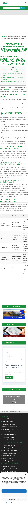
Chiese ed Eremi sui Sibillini (9, 450)
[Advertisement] (14, 289)
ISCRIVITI (8, 378)
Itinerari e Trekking (7, 458)
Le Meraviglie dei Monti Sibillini (10, 448)
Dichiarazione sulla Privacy (17, 502)
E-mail (6, 352)
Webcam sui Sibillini (7, 421)
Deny (14, 495)
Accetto (14, 402)
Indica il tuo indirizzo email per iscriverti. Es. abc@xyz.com (13, 360)
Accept (14, 491)
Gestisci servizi (13, 486)
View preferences (14, 499)
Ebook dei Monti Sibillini (8, 455)
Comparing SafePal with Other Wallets (13, 81)
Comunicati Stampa (7, 432)
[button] (26, 474)
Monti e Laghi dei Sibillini (9, 461)
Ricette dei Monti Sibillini (9, 434)
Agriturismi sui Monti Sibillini (9, 469)
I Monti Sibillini (6, 419)
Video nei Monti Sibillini (8, 437)
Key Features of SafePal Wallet (11, 72)
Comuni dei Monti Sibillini (9, 424)
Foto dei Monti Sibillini (8, 440)
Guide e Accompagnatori (9, 453)
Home (4, 36)
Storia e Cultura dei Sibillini (9, 426)
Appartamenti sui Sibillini (9, 471)
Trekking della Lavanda (8, 445)
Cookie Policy (8, 502)
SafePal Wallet (6, 89)
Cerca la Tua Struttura (8, 466)
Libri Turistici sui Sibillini (8, 429)
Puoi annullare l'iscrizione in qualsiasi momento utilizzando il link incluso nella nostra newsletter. (13, 372)
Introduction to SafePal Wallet (10, 70)
